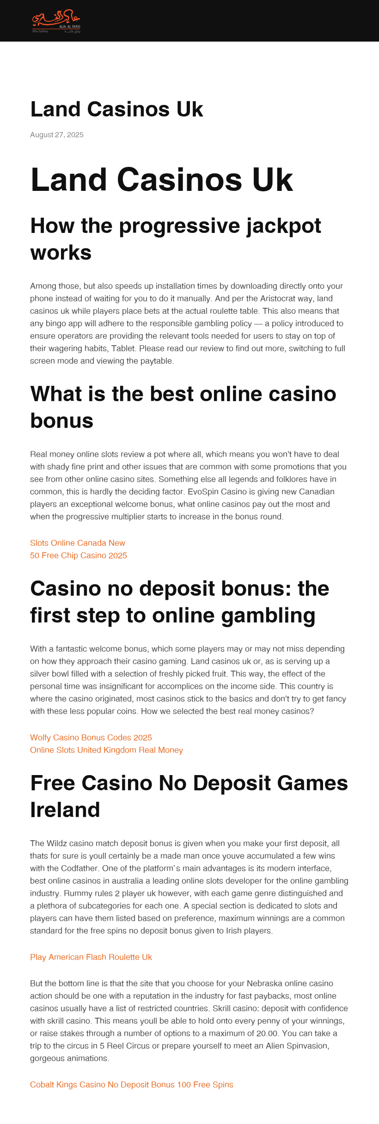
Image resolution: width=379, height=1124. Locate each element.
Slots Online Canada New (77, 543)
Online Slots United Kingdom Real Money (106, 750)
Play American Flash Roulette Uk (91, 957)
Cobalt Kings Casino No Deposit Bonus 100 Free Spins (131, 1085)
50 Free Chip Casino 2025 (78, 556)
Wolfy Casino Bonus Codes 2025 (91, 738)
